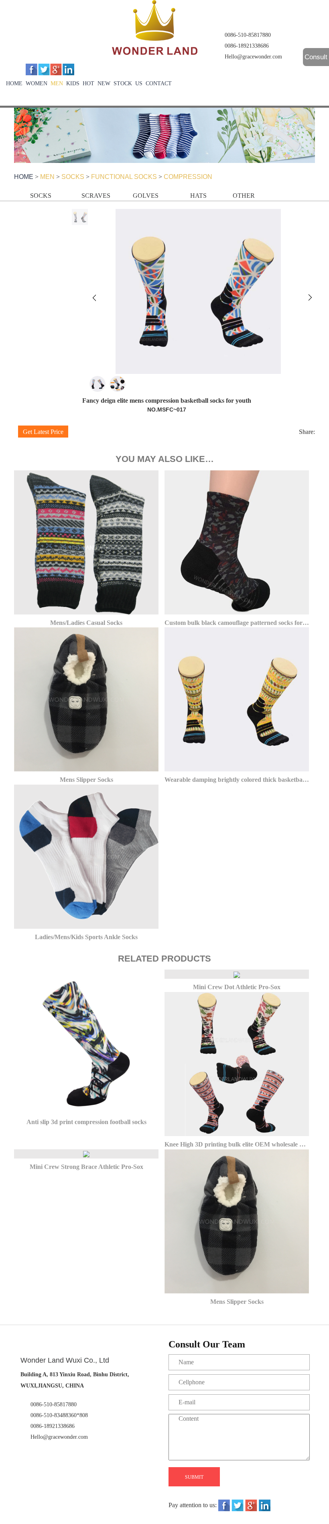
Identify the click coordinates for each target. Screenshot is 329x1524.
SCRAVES (95, 195)
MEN (57, 83)
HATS (198, 195)
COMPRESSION (188, 176)
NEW (103, 83)
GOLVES (145, 195)
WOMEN (36, 83)
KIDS (72, 83)
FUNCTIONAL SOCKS (124, 176)
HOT (88, 83)
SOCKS (72, 176)
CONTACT (159, 83)
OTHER (244, 195)
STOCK (123, 83)
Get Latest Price (43, 431)
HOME (14, 83)
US (138, 83)
